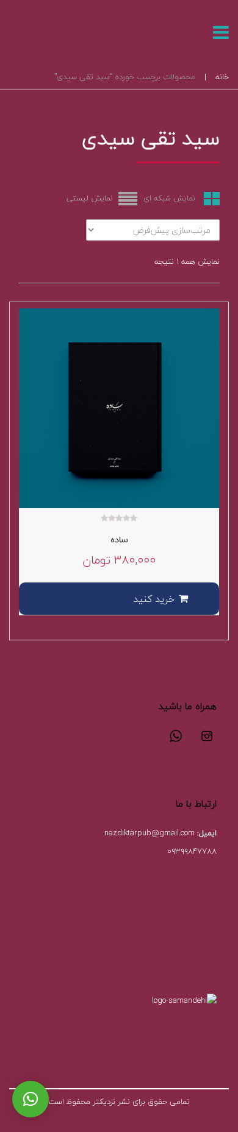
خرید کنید (154, 598)
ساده (119, 539)
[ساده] (119, 408)
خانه (222, 76)
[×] (30, 1099)
